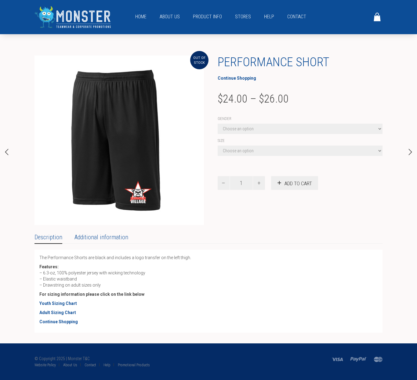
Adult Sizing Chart (57, 312)
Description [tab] (48, 237)
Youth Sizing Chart (58, 303)
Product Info (207, 17)
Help (269, 17)
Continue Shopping (237, 78)
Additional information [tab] (101, 237)
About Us (170, 17)
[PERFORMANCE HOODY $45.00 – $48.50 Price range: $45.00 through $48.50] (410, 152)
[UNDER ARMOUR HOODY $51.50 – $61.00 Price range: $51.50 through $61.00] (6, 152)
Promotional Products (134, 365)
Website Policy (45, 365)
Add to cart (298, 183)
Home (141, 17)
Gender (224, 119)
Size (221, 141)
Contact (296, 17)
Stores (243, 17)
